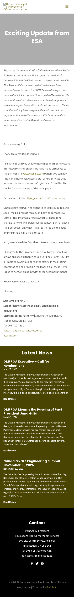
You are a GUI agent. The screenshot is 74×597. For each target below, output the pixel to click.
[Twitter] (37, 563)
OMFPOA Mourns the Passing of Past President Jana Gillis (32, 411)
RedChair (51, 587)
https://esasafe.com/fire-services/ (45, 198)
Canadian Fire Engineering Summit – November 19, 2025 (33, 463)
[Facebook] (31, 563)
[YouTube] (42, 563)
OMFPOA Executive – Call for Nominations (26, 363)
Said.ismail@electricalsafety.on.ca (23, 330)
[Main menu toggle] (67, 6)
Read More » (9, 398)
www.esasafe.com (33, 173)
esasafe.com (10, 335)
